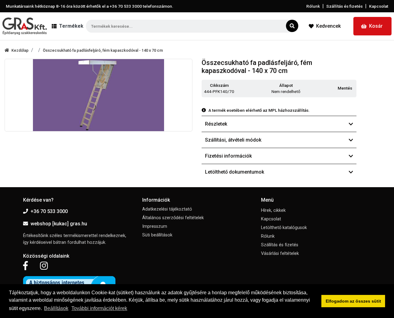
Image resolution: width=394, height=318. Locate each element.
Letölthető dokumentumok (234, 172)
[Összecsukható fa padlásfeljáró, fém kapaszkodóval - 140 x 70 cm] (98, 95)
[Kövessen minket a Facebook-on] (25, 266)
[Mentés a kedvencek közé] (353, 88)
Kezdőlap (20, 50)
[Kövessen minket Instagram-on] (44, 266)
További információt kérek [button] (99, 308)
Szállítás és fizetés (344, 6)
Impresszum (154, 226)
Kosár (376, 26)
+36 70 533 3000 (49, 211)
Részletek (216, 124)
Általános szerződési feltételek (173, 217)
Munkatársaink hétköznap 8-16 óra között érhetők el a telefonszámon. (89, 6)
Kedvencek (328, 26)
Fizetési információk (228, 156)
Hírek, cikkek (273, 210)
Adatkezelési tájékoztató (167, 209)
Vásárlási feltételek (280, 253)
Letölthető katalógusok (284, 227)
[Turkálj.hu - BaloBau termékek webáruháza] (24, 26)
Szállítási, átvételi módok (233, 140)
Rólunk (313, 6)
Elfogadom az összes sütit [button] (353, 301)
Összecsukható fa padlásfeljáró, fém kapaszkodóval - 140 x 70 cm (103, 50)
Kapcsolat (378, 6)
